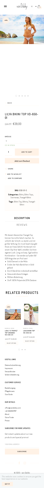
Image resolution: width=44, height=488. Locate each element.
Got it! (7, 484)
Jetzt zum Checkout (22, 161)
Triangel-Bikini (25, 197)
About (7, 414)
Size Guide (8, 394)
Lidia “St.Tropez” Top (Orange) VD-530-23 (11, 333)
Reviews (22, 224)
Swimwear (15, 197)
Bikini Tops (28, 194)
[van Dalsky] (22, 6)
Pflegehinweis (10, 391)
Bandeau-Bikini (9, 328)
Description (22, 218)
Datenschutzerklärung (13, 365)
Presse (7, 420)
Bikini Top (18, 201)
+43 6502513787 (10, 411)
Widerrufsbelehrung (12, 375)
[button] (33, 6)
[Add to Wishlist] (20, 331)
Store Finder (9, 417)
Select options (11, 343)
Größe (8, 137)
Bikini (21, 194)
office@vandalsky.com (13, 408)
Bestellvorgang (10, 388)
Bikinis (25, 201)
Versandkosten (10, 371)
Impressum (9, 368)
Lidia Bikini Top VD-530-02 (29, 332)
